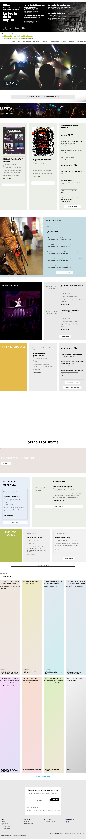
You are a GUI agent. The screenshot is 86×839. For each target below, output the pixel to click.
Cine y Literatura (6, 826)
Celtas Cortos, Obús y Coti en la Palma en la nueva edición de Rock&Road (13, 159)
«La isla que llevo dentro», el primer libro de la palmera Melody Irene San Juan (53, 672)
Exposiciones (5, 824)
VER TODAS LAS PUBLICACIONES (43, 776)
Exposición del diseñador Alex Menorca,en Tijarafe (58, 265)
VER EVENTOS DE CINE (72, 382)
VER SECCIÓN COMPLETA (79, 576)
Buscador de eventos (29, 825)
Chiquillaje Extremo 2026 (12, 496)
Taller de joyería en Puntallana (62, 486)
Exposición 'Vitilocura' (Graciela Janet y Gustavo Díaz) (59, 244)
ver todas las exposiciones (64, 272)
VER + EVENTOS (69, 558)
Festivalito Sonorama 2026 (67, 180)
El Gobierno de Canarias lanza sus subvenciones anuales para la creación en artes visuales (75, 672)
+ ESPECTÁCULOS (65, 336)
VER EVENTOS (6, 463)
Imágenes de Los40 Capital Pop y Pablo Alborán (31, 672)
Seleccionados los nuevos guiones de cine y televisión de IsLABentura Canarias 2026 (54, 769)
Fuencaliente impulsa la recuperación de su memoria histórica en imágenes (32, 768)
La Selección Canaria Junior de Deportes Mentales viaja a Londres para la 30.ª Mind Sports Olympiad (9, 672)
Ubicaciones (26, 821)
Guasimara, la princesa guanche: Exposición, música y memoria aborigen (64, 237)
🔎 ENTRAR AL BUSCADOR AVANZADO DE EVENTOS (43, 97)
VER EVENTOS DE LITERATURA (72, 387)
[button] (43, 67)
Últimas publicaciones (50, 821)
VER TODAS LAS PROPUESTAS (43, 565)
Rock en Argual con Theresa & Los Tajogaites (72, 150)
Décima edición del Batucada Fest (69, 189)
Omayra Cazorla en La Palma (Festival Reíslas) (70, 311)
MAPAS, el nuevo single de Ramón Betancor (75, 768)
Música (3, 821)
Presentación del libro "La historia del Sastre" (40, 354)
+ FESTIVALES (14, 184)
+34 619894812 (5, 33)
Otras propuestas (6, 828)
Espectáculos (5, 823)
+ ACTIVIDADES (15, 522)
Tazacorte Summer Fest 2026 (68, 157)
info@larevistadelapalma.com (16, 33)
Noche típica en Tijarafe (34, 537)
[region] (43, 68)
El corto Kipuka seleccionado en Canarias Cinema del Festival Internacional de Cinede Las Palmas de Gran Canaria (9, 769)
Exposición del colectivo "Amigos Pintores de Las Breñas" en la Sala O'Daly (64, 258)
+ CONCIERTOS (43, 183)
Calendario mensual (28, 823)
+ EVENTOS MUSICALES (72, 206)
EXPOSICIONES (72, 84)
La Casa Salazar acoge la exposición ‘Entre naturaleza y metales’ (62, 251)
